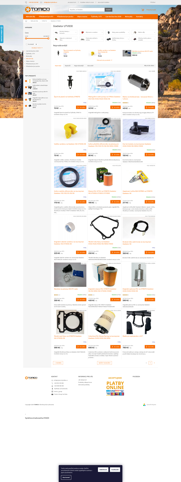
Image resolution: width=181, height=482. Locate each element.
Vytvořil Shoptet (151, 405)
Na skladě (32, 44)
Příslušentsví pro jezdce (33, 66)
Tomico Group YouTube (60, 394)
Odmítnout (103, 470)
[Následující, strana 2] (150, 363)
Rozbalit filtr (36, 48)
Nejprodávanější (79, 66)
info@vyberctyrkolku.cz (61, 380)
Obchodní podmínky (103, 2)
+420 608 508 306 (59, 386)
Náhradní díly (29, 59)
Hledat (108, 9)
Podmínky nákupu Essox (87, 2)
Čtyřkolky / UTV (30, 54)
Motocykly (29, 56)
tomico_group (58, 391)
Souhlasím (115, 470)
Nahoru (58, 363)
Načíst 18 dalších (104, 363)
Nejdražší (67, 66)
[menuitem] (30, 16)
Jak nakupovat (72, 2)
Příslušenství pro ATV (32, 64)
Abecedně (90, 66)
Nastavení (66, 477)
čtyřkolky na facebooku (60, 389)
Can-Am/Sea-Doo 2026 (32, 51)
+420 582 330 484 (59, 383)
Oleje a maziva (30, 61)
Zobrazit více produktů (103, 60)
